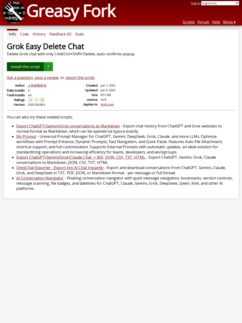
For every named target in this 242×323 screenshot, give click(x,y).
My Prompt (26, 136)
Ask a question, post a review (32, 77)
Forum (203, 22)
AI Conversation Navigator (40, 178)
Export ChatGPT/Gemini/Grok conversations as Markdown (68, 126)
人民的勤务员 (37, 85)
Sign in (195, 3)
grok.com (107, 104)
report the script (80, 77)
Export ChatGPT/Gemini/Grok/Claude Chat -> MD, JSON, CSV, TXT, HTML (80, 157)
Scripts (189, 22)
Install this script (25, 66)
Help (216, 22)
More (228, 22)
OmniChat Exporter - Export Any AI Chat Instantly (60, 167)
